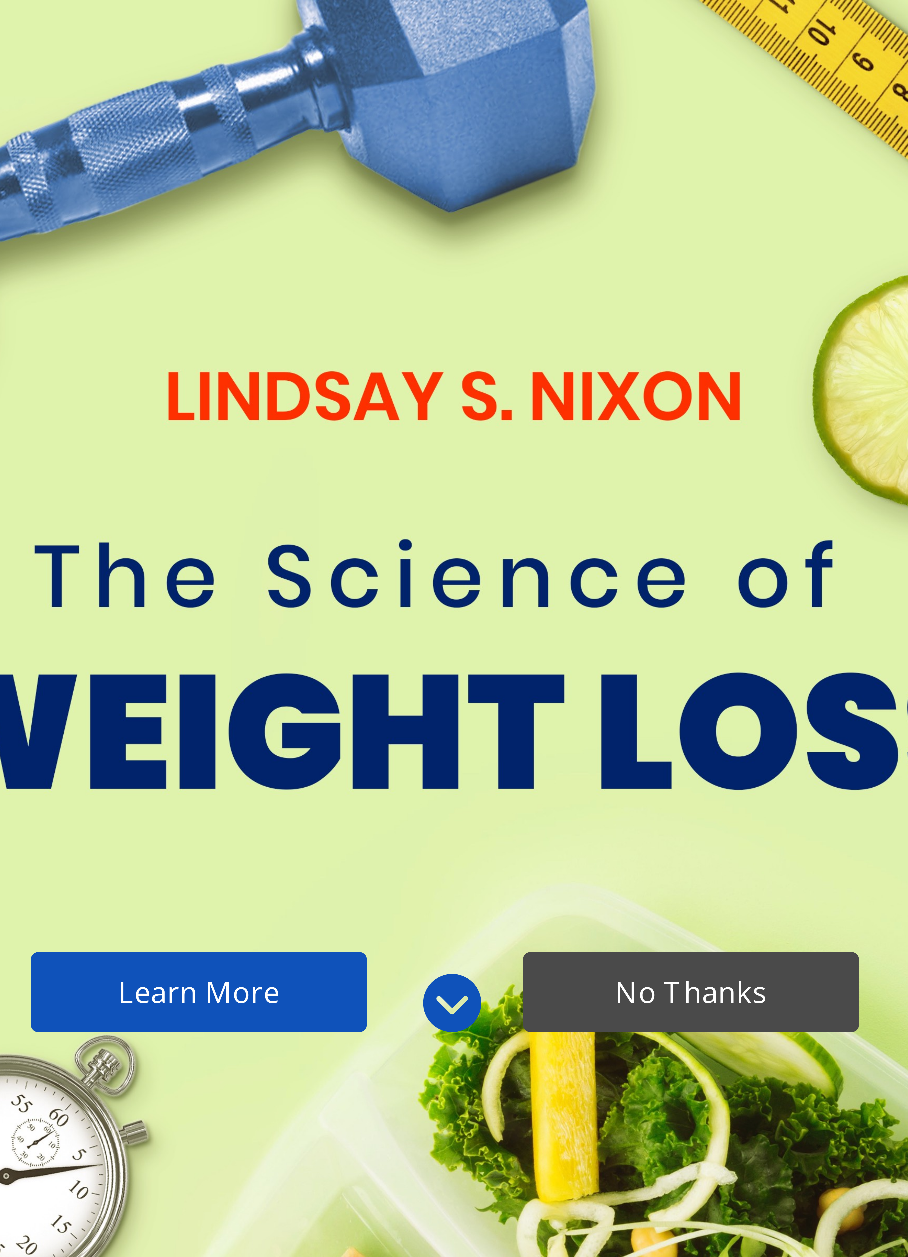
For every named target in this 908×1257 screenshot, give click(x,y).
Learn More (199, 992)
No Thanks (691, 992)
